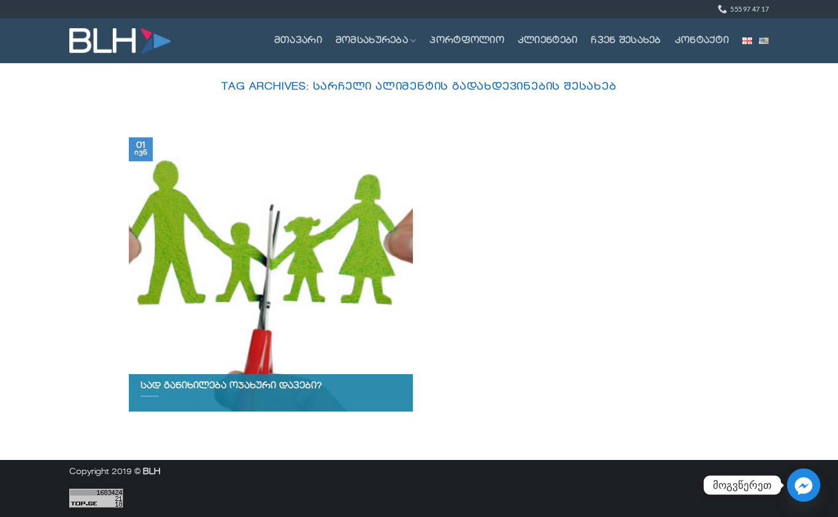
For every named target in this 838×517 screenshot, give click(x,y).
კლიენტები (548, 40)
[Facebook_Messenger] (803, 485)
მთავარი (298, 40)
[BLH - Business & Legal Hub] (120, 40)
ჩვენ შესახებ (626, 40)
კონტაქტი (702, 40)
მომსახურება (372, 40)
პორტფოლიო (466, 40)
